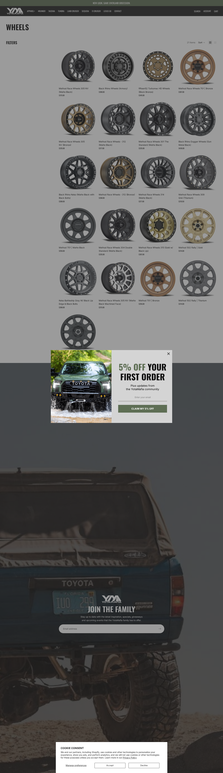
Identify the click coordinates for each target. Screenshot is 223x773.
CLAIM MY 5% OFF (142, 408)
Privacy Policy (130, 757)
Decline (144, 765)
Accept (110, 765)
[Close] (168, 353)
